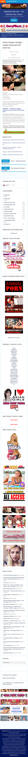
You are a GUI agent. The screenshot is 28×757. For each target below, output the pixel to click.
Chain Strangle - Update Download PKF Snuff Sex (14, 139)
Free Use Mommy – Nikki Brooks (10, 594)
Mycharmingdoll (14, 370)
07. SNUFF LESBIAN (7, 211)
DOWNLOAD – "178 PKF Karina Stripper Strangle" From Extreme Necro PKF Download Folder (13, 110)
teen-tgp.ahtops (14, 361)
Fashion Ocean (14, 372)
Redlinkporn (14, 349)
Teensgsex (13, 357)
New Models (14, 378)
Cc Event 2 (5, 582)
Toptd (14, 367)
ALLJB (13, 348)
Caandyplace (14, 354)
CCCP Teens (14, 364)
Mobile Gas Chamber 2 (8, 653)
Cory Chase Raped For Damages (10, 638)
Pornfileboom (14, 358)
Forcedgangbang (14, 360)
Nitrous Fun (6, 598)
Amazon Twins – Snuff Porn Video (11, 634)
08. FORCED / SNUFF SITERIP (9, 213)
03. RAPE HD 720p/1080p (9, 202)
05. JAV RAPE (6, 207)
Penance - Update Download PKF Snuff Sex (12, 151)
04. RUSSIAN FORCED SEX (9, 204)
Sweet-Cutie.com (14, 379)
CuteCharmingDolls (14, 376)
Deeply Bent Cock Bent (8, 616)
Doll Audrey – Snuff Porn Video (10, 620)
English (7, 185)
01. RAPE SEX (6, 195)
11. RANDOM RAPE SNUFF (9, 220)
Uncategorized (6, 224)
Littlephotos (14, 352)
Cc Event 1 (5, 614)
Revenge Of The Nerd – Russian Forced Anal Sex (14, 623)
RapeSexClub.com (6, 731)
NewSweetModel (14, 375)
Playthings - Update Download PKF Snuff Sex (13, 154)
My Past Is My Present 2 (8, 588)
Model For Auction (7, 618)
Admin (14, 54)
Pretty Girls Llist (13, 373)
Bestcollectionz (13, 381)
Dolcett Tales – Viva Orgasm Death (11, 630)
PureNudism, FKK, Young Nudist (10, 675)
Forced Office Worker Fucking (10, 575)
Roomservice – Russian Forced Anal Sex (12, 591)
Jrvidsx (14, 355)
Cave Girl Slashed (7, 645)
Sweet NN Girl (14, 369)
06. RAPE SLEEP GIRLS (8, 209)
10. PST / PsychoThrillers (9, 218)
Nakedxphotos (14, 351)
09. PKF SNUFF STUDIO (15, 57)
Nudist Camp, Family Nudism (9, 678)
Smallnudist (14, 366)
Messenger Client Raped (9, 604)
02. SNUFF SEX (6, 198)
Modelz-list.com (14, 382)
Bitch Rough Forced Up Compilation (11, 641)
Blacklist (14, 363)
